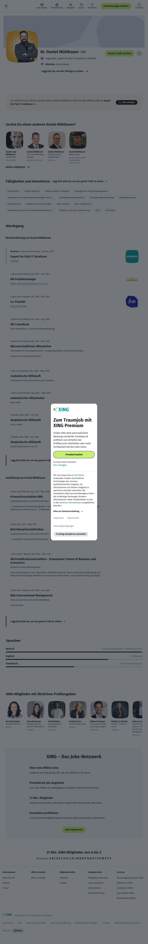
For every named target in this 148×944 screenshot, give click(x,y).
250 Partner (79, 475)
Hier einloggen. (60, 465)
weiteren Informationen (71, 502)
